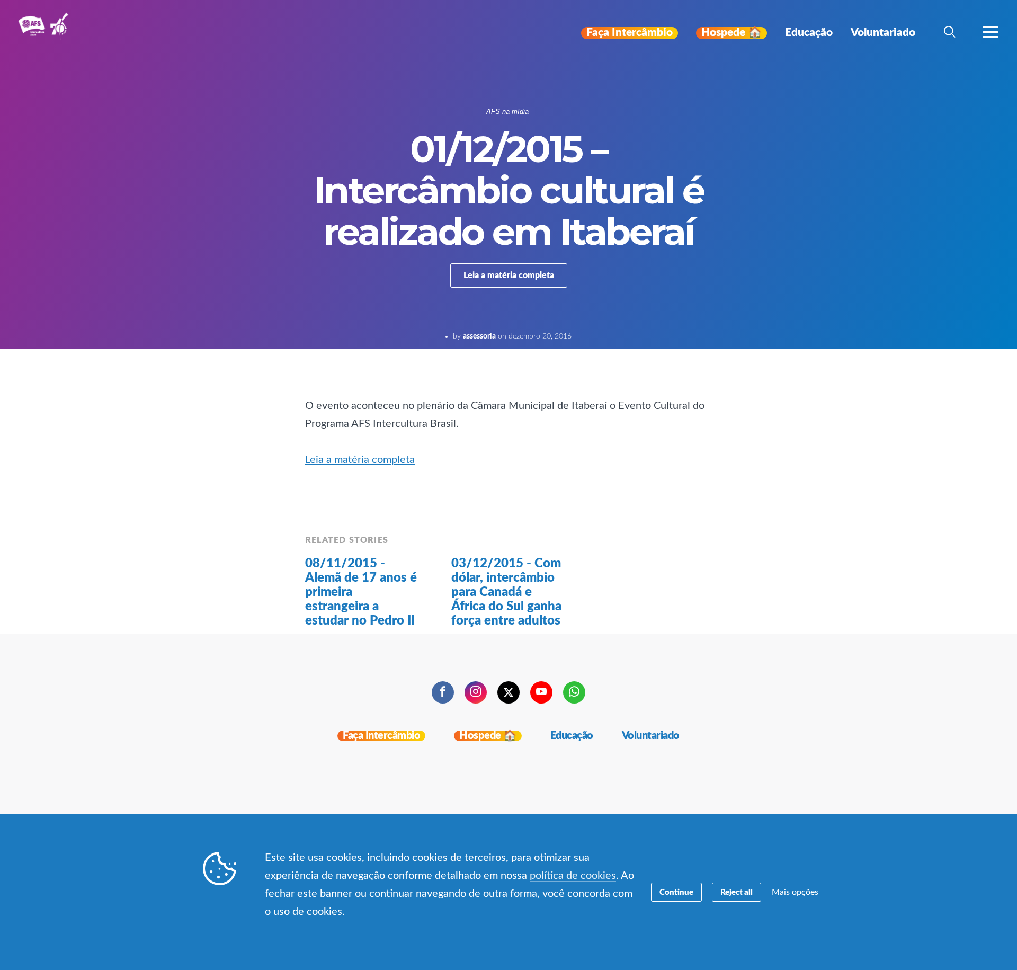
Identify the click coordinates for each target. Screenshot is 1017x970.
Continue (676, 892)
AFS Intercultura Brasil (46, 32)
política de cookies (573, 875)
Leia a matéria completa (508, 275)
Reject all (736, 892)
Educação (571, 736)
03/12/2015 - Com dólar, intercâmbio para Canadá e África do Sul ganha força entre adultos (506, 592)
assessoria (479, 336)
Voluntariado (651, 736)
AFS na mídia (507, 111)
